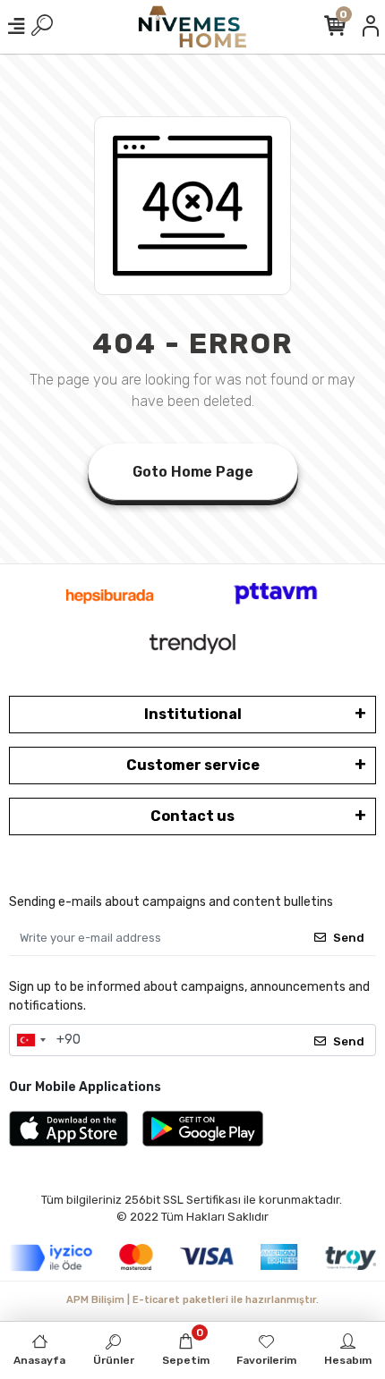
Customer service (193, 765)
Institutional (193, 714)
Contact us (192, 816)
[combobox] (30, 1040)
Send (348, 937)
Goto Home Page (193, 471)
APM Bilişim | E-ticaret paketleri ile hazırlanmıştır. (192, 1300)
